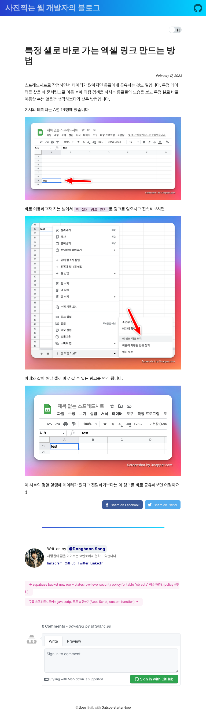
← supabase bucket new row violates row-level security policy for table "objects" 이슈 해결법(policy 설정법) (102, 588)
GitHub (70, 563)
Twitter (83, 563)
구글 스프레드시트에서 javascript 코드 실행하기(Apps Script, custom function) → (83, 602)
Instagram (54, 563)
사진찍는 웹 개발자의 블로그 (52, 8)
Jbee (82, 707)
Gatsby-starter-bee (116, 707)
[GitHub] (198, 9)
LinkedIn (97, 563)
